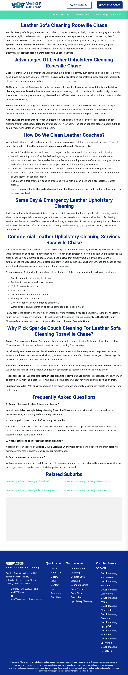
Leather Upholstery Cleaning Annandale (85, 490)
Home (55, 14)
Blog (105, 14)
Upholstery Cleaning (81, 601)
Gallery (97, 14)
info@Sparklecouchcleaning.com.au (26, 599)
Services (65, 14)
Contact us (115, 14)
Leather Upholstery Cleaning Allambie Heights (30, 490)
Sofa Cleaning (78, 589)
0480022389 (80, 4)
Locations (79, 14)
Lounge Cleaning (79, 584)
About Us (56, 572)
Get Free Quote (111, 4)
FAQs (89, 14)
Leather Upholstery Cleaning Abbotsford (27, 481)
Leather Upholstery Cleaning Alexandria (86, 481)
